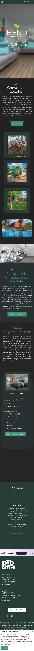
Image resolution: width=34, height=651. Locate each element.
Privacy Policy (25, 629)
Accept (5, 648)
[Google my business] (11, 616)
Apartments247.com (24, 623)
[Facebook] (7, 616)
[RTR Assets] (8, 564)
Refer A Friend (17, 610)
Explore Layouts (15, 434)
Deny (12, 648)
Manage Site (15, 629)
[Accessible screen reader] (2, 1)
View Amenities (17, 314)
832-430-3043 (10, 584)
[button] (2, 515)
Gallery (17, 123)
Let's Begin (17, 50)
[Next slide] (21, 394)
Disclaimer (6, 629)
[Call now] (5, 1)
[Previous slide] (12, 394)
